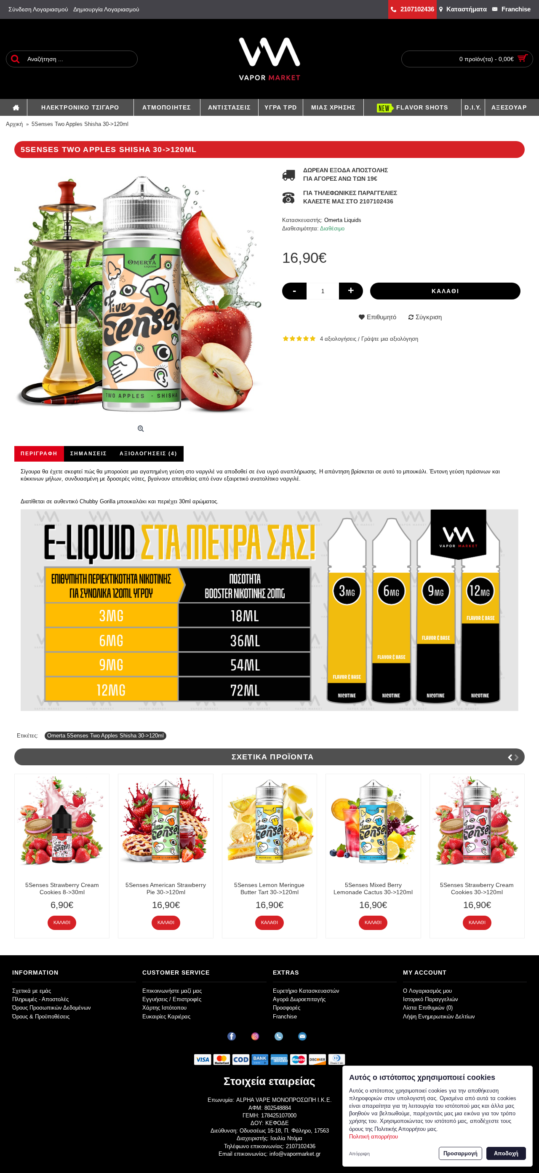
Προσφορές (286, 1008)
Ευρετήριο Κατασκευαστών (306, 991)
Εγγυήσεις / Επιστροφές (171, 999)
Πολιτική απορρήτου (373, 1136)
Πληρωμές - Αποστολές (40, 999)
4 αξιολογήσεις (338, 339)
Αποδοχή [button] (506, 1153)
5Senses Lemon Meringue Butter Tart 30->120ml (269, 888)
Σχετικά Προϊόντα (273, 757)
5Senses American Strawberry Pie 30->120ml (165, 888)
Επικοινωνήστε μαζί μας (172, 991)
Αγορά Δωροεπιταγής (299, 999)
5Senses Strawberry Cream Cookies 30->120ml (477, 888)
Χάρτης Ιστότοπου (164, 1008)
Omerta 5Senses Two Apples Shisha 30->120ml (105, 735)
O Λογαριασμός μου (427, 991)
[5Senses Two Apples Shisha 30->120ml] (142, 294)
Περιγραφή (39, 454)
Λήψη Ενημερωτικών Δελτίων (439, 1016)
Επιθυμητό (381, 317)
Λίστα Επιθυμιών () (428, 1008)
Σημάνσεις (88, 454)
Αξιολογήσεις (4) (148, 454)
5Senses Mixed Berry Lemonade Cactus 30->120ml (373, 888)
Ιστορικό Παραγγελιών (430, 999)
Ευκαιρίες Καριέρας (166, 1016)
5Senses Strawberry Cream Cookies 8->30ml (62, 888)
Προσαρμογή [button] (460, 1153)
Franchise (285, 1016)
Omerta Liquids (342, 220)
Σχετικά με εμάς (31, 991)
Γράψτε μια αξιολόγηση (389, 339)
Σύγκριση (429, 317)
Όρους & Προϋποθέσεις (40, 1016)
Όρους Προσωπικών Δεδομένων (51, 1008)
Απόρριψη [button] (359, 1153)
